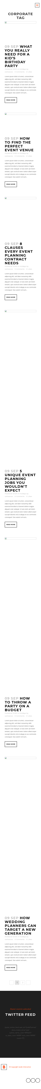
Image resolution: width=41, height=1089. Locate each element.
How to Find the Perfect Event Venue (19, 144)
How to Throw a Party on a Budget (18, 704)
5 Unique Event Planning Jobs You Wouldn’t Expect (20, 480)
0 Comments (19, 72)
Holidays (23, 69)
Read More (10, 100)
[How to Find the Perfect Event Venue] (20, 123)
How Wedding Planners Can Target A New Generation (20, 925)
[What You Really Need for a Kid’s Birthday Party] (20, 31)
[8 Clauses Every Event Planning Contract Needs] (20, 218)
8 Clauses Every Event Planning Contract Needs (19, 253)
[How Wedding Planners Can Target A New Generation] (20, 835)
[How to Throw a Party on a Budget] (20, 615)
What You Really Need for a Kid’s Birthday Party (18, 56)
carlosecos (9, 72)
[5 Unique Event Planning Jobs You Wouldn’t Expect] (20, 388)
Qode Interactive (25, 1067)
